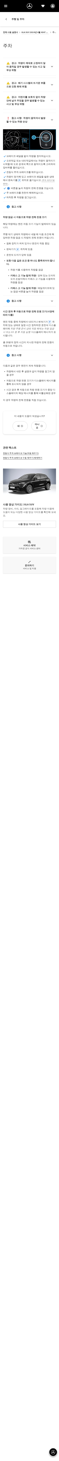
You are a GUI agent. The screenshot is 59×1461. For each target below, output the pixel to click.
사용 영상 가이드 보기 (29, 524)
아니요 (37, 426)
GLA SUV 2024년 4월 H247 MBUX (35, 32)
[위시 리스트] (43, 6)
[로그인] (53, 6)
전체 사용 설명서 (10, 32)
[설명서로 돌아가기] (7, 19)
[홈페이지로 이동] (29, 6)
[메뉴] (5, 6)
